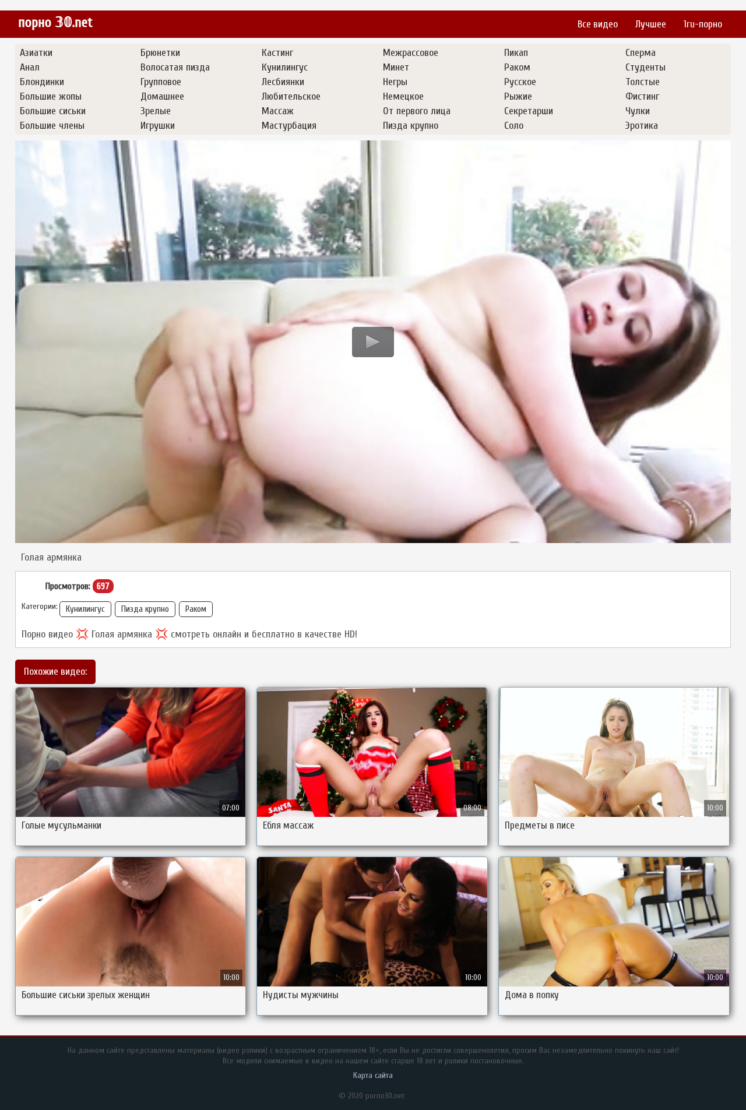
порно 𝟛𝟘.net (55, 22)
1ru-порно (703, 24)
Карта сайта (373, 1075)
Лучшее (650, 24)
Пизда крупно (145, 609)
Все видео (598, 24)
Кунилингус (85, 609)
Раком (195, 609)
